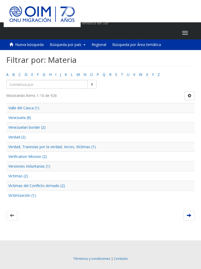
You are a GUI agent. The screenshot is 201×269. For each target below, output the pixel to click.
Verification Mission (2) (27, 156)
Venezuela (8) (19, 117)
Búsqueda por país (66, 44)
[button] (145, 32)
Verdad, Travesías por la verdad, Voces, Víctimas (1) (52, 146)
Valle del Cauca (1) (23, 107)
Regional (99, 44)
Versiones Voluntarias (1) (29, 166)
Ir (92, 84)
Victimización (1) (22, 195)
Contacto (121, 258)
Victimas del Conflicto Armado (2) (36, 185)
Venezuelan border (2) (27, 127)
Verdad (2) (17, 136)
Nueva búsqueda (29, 44)
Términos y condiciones (91, 258)
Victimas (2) (18, 175)
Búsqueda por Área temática (136, 44)
